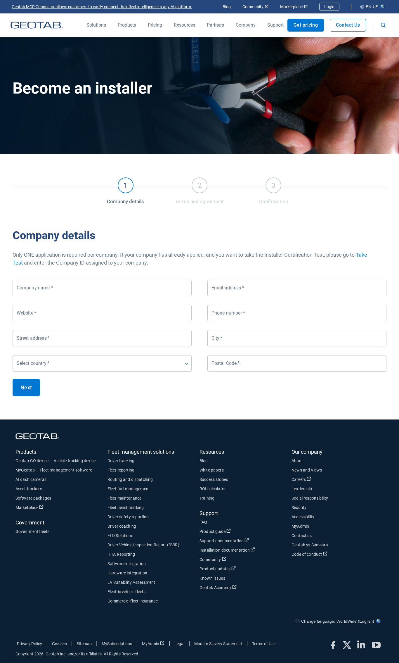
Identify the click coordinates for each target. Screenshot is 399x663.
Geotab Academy (237, 587)
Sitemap (84, 643)
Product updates (237, 568)
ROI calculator (213, 488)
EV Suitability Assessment (131, 582)
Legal (179, 643)
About (297, 460)
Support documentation (243, 540)
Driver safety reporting (128, 516)
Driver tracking (120, 460)
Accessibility (303, 516)
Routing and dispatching (130, 479)
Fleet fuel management (128, 488)
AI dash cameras (30, 479)
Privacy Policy (29, 643)
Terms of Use (263, 643)
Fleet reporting (120, 470)
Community (255, 6)
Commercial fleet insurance (132, 601)
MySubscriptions (117, 643)
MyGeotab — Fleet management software (53, 470)
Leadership (302, 488)
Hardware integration (127, 573)
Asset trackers (28, 488)
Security (299, 507)
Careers (320, 479)
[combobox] (102, 363)
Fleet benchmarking (125, 507)
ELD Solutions (120, 535)
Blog (227, 6)
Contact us (302, 535)
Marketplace (294, 6)
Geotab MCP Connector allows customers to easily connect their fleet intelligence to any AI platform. (102, 6)
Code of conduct (328, 554)
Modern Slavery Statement (218, 643)
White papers (212, 470)
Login (329, 6)
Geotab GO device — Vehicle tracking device (55, 460)
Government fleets (32, 531)
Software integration (126, 563)
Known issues (212, 578)
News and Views (307, 470)
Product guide (234, 531)
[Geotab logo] (37, 25)
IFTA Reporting (121, 554)
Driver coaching (121, 526)
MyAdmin (300, 526)
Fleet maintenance (124, 498)
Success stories (214, 479)
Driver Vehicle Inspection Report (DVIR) (143, 545)
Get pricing (306, 25)
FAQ (203, 522)
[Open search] (383, 25)
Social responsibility (310, 498)
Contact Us (348, 25)
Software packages (33, 498)
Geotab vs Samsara (310, 545)
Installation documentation (246, 550)
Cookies (59, 643)
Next (26, 387)
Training (207, 498)
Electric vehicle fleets (126, 591)
